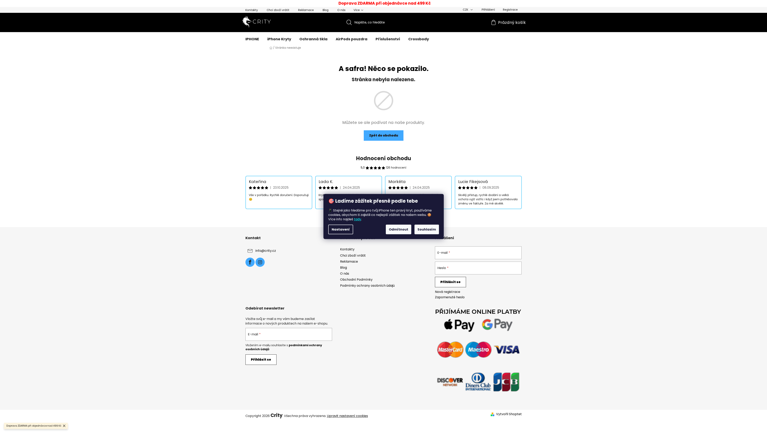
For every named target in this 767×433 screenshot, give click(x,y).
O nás (341, 10)
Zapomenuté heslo (450, 297)
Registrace (510, 10)
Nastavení (341, 229)
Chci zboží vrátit (278, 10)
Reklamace (306, 10)
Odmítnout (398, 229)
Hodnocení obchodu (383, 158)
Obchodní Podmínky (356, 279)
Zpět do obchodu (383, 135)
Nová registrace (447, 292)
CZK (466, 10)
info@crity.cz (265, 251)
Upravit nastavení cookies (347, 416)
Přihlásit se (450, 282)
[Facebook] (250, 262)
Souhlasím (426, 229)
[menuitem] (252, 39)
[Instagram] (260, 262)
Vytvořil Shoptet (509, 414)
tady (357, 219)
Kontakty (251, 10)
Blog (325, 10)
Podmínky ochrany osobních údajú (367, 285)
